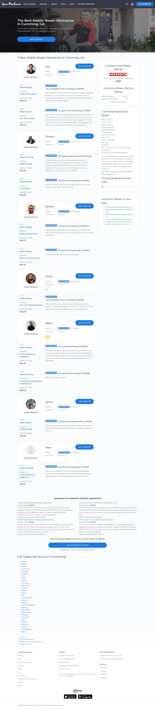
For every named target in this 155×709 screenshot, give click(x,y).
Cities (63, 4)
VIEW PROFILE (31, 77)
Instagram (104, 678)
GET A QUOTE (145, 4)
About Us (21, 656)
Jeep (24, 593)
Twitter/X (103, 674)
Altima (38, 517)
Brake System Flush (28, 234)
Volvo (24, 632)
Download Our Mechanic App (111, 659)
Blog (19, 686)
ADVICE (54, 4)
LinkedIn (103, 671)
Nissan (20, 517)
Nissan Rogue (26, 87)
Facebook (103, 668)
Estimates (21, 676)
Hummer (25, 583)
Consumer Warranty (67, 656)
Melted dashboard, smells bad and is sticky (35, 520)
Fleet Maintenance (24, 662)
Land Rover (26, 598)
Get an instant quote (78, 545)
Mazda (24, 603)
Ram (24, 620)
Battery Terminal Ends (30, 258)
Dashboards (28, 534)
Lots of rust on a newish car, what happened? (98, 503)
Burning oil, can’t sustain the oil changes (96, 520)
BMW (24, 564)
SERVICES (43, 4)
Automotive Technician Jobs (111, 656)
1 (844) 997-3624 (108, 130)
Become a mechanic (86, 4)
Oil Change (25, 188)
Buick (24, 566)
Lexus (24, 600)
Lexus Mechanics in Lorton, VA (118, 224)
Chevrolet (26, 569)
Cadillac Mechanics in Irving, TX (119, 222)
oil (101, 517)
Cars (19, 672)
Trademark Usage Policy (68, 666)
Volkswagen (27, 629)
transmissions (29, 517)
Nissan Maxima (26, 374)
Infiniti (24, 588)
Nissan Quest (25, 112)
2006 (97, 517)
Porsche (25, 617)
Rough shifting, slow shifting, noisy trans (34, 503)
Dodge (24, 574)
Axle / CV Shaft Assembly (31, 305)
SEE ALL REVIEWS (118, 102)
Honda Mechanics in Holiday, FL (119, 219)
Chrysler (25, 571)
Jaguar (24, 590)
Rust (87, 517)
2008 (42, 534)
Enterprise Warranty (66, 659)
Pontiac (25, 615)
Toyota (24, 627)
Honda (24, 581)
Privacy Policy (64, 662)
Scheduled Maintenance (26, 679)
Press (19, 659)
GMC (24, 578)
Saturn (24, 622)
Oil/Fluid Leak (26, 164)
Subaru (25, 624)
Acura (24, 561)
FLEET (71, 4)
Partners (20, 682)
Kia (23, 595)
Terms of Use (64, 669)
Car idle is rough (27, 118)
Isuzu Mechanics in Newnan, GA (119, 207)
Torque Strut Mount (28, 94)
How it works (29, 4)
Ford (24, 576)
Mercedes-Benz (28, 605)
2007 (43, 517)
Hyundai (25, 586)
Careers (20, 666)
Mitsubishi (26, 610)
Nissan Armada (26, 157)
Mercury (25, 607)
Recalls (88, 534)
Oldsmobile (26, 612)
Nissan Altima (26, 251)
